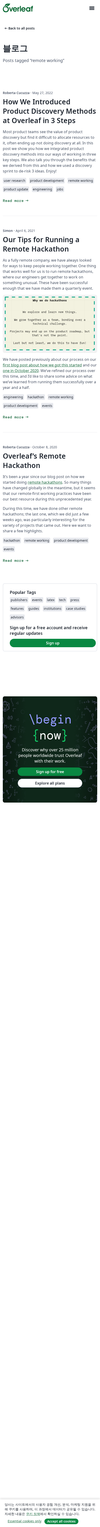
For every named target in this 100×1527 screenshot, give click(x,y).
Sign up (53, 643)
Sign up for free (50, 771)
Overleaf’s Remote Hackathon (34, 460)
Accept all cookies (61, 1521)
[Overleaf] (18, 8)
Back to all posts (19, 28)
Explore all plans (50, 783)
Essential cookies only (24, 1521)
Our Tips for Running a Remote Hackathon (41, 244)
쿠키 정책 (33, 1514)
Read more (16, 200)
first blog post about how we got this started (42, 365)
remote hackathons (45, 482)
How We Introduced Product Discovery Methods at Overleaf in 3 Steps (49, 111)
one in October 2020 (21, 370)
